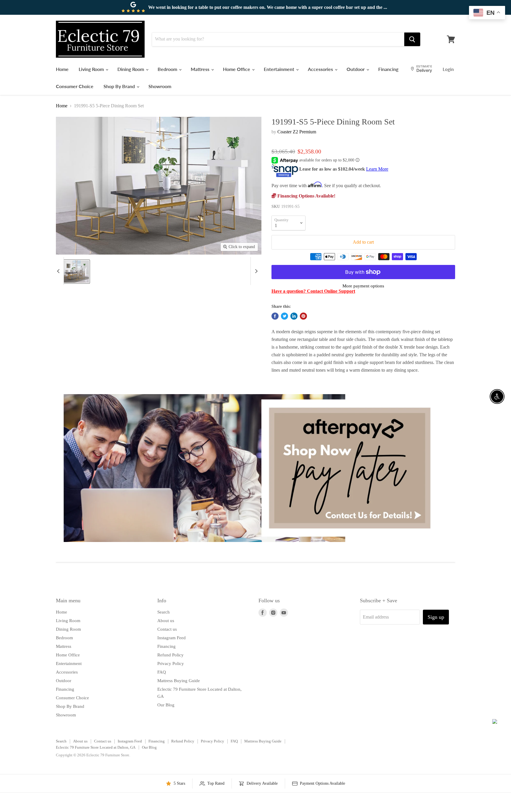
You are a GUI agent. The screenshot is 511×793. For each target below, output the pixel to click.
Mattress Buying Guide (178, 680)
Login (448, 69)
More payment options (363, 286)
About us (165, 620)
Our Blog (165, 705)
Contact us (167, 629)
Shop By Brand (120, 86)
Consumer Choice (74, 86)
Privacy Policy (170, 663)
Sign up (436, 617)
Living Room (92, 69)
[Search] (412, 39)
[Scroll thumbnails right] (255, 271)
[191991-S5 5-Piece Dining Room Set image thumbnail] (72, 271)
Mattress (201, 69)
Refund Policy (170, 655)
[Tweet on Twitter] (284, 316)
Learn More (377, 168)
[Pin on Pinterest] (303, 316)
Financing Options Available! (305, 195)
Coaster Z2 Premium (296, 131)
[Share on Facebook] (275, 316)
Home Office (237, 69)
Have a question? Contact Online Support (313, 291)
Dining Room (131, 69)
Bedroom (168, 69)
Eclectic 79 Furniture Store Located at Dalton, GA (95, 747)
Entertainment (279, 69)
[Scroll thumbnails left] (59, 271)
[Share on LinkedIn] (293, 316)
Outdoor (356, 69)
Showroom (159, 86)
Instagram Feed (171, 637)
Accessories (321, 69)
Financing (388, 69)
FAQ (161, 672)
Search (163, 612)
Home (62, 69)
